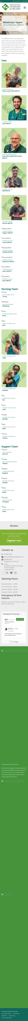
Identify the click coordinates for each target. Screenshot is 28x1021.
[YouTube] (11, 572)
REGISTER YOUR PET (16, 1)
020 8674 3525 (8, 554)
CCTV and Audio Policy (6, 1017)
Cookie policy (12, 1015)
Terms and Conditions (6, 1013)
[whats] (15, 572)
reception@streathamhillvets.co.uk (13, 557)
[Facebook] (2, 572)
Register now (14, 540)
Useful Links (4, 1015)
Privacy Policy (16, 1013)
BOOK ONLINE (24, 1)
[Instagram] (7, 572)
